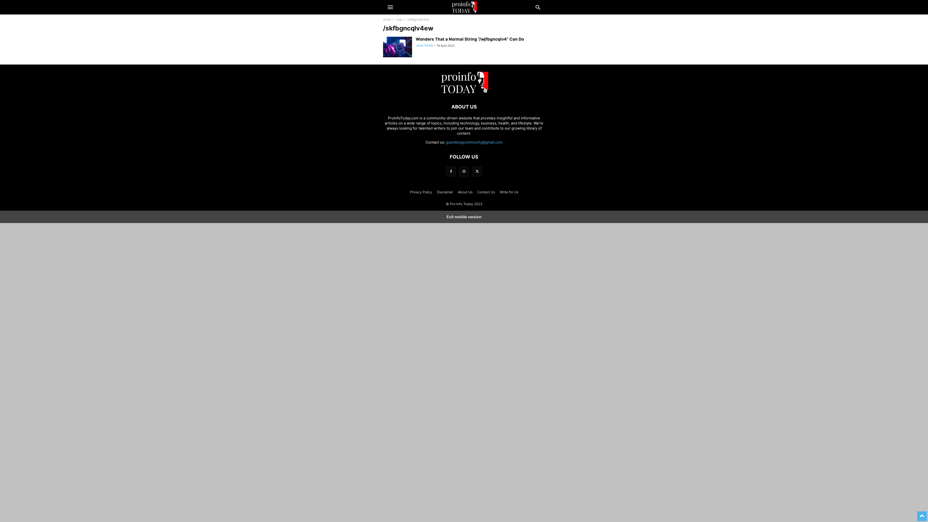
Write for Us (509, 192)
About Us (465, 192)
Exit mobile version (464, 216)
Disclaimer (445, 192)
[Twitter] (477, 171)
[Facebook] (451, 171)
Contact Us (486, 192)
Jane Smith (424, 45)
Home (387, 19)
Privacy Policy (421, 192)
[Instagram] (464, 171)
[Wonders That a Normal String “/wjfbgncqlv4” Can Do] (397, 47)
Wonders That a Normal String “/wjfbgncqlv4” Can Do (470, 39)
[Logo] (464, 92)
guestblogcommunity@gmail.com (474, 142)
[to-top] (922, 514)
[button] (390, 7)
